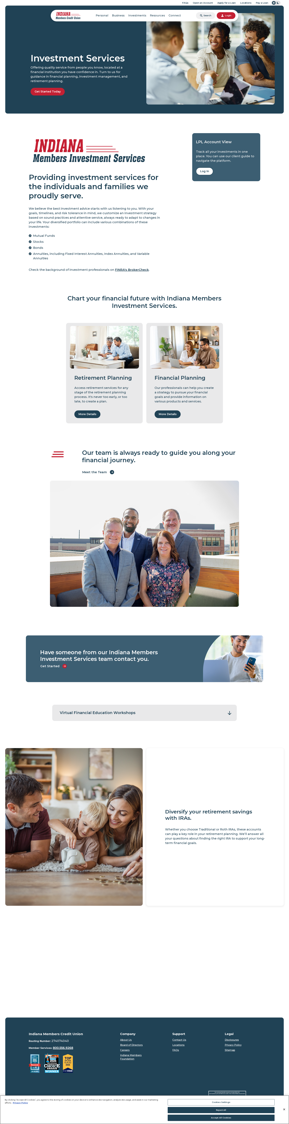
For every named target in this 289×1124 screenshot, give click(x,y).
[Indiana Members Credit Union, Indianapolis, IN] (68, 15)
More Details (87, 414)
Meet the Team (94, 472)
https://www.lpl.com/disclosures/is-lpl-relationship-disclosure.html (116, 981)
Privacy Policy (233, 1045)
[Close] (284, 1109)
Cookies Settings (221, 1102)
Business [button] (118, 15)
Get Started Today (48, 91)
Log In (206, 171)
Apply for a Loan (226, 2)
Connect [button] (175, 15)
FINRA (208, 937)
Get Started (49, 666)
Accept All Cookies (221, 1117)
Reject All (221, 1110)
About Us (126, 1039)
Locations (245, 2)
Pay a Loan (262, 2)
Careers (125, 1050)
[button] (144, 713)
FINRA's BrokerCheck (132, 270)
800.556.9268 (63, 1048)
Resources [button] (157, 15)
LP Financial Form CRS (42, 930)
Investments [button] (137, 15)
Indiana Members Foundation (131, 1057)
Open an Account (203, 2)
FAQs (185, 2)
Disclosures (232, 1039)
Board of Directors (131, 1045)
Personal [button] (102, 15)
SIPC (216, 937)
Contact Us (179, 1039)
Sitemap (230, 1050)
